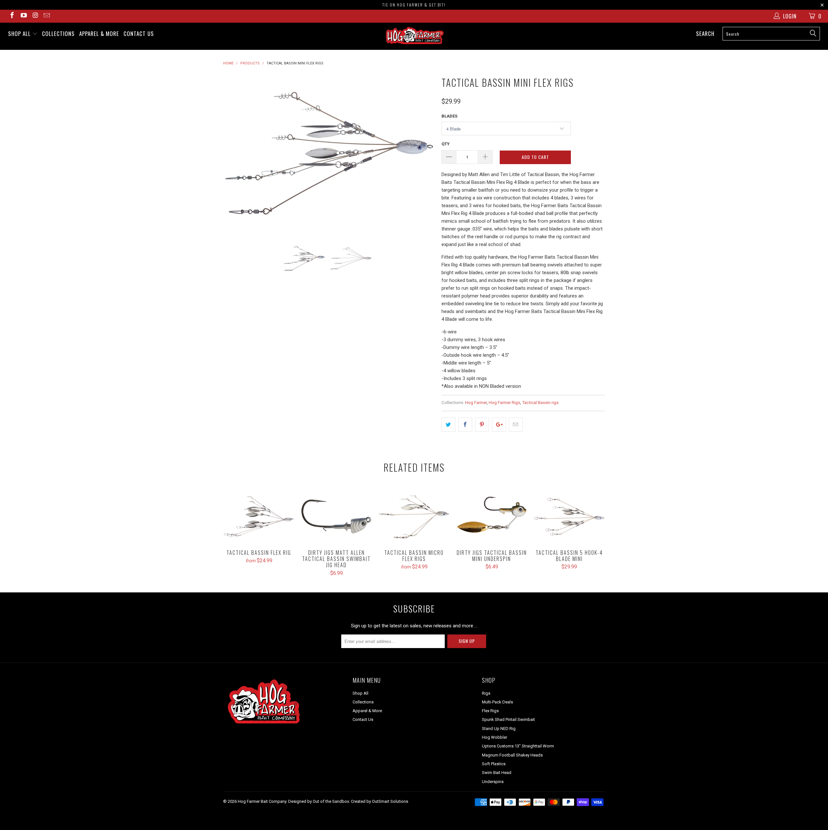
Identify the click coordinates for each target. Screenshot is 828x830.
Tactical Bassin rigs (540, 402)
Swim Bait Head (496, 772)
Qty (445, 143)
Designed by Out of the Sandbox (318, 801)
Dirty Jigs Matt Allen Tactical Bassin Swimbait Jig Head (336, 516)
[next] (423, 153)
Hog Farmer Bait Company (262, 801)
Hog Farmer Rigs (504, 402)
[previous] (234, 153)
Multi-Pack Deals (497, 702)
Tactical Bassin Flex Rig (258, 516)
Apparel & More (99, 33)
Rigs (486, 693)
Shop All (20, 33)
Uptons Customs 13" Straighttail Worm (518, 746)
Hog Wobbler (494, 737)
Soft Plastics (494, 763)
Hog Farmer (476, 402)
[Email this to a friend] (516, 425)
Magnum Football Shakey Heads (512, 755)
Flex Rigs (490, 710)
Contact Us (139, 33)
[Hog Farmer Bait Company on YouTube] (23, 16)
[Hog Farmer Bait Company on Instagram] (34, 16)
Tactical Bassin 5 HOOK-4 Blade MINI (569, 516)
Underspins (493, 781)
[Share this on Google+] (499, 425)
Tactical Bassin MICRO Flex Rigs (414, 516)
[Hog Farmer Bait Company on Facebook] (11, 16)
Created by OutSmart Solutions (379, 801)
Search (705, 33)
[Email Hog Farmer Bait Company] (46, 16)
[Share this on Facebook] (465, 425)
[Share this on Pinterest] (482, 425)
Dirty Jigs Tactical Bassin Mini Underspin (491, 516)
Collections (58, 33)
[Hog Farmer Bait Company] (414, 36)
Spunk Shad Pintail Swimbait (508, 719)
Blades (449, 116)
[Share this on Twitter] (448, 425)
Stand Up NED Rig (499, 728)
